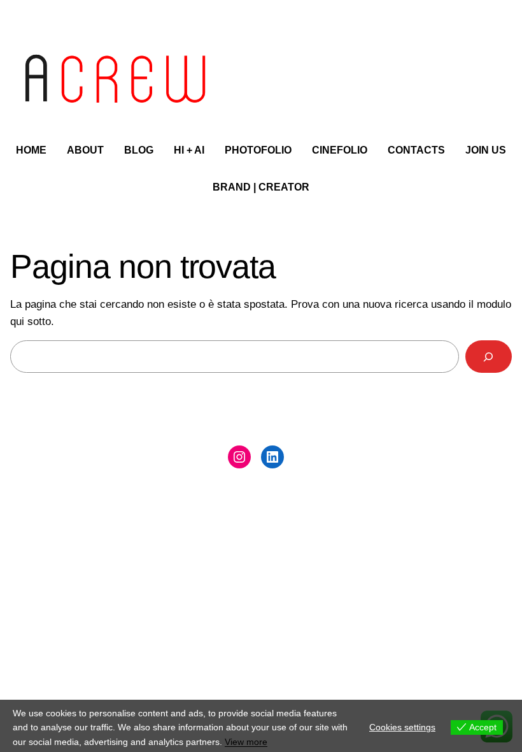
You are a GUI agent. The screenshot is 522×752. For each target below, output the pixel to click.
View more (246, 742)
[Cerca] (488, 356)
